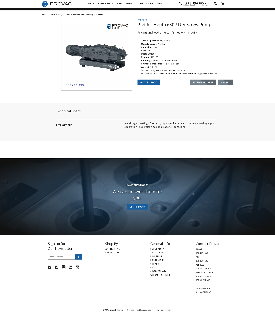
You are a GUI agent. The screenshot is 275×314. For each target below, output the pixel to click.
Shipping (154, 264)
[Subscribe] (78, 257)
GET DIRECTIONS (203, 280)
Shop (53, 14)
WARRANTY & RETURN (160, 275)
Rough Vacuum (64, 14)
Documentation (157, 260)
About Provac (157, 253)
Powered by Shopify (164, 310)
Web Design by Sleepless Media (140, 310)
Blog (152, 267)
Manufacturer (112, 253)
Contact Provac (158, 271)
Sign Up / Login (157, 249)
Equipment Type (112, 249)
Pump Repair (156, 256)
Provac (44, 14)
